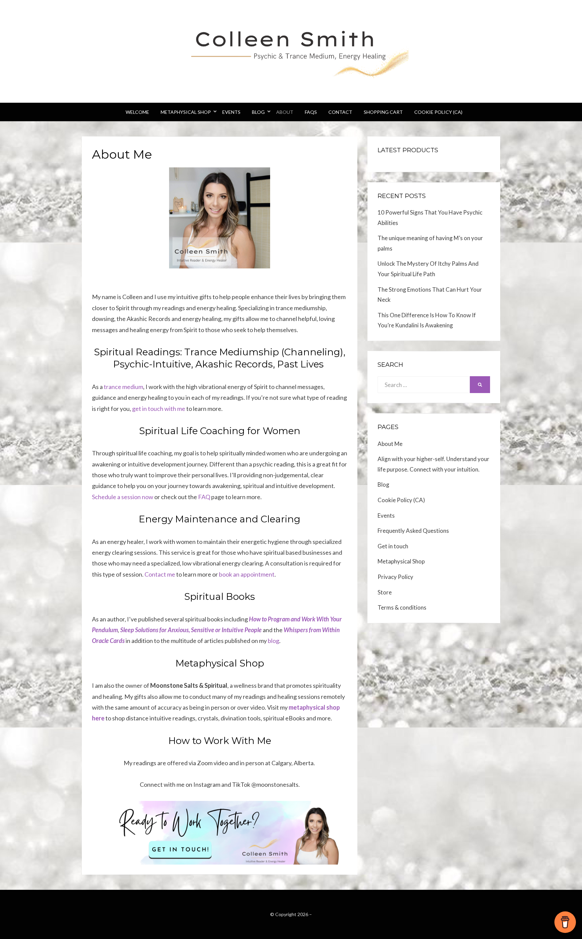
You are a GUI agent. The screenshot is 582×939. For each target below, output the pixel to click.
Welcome (137, 112)
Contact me (159, 574)
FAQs (311, 112)
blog (273, 640)
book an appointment (246, 574)
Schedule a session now (122, 496)
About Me (390, 443)
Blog (258, 112)
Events (231, 112)
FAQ (204, 496)
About (284, 112)
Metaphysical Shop (186, 112)
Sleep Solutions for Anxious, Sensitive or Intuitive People (191, 630)
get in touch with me (158, 408)
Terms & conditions (402, 607)
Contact (340, 112)
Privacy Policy (395, 576)
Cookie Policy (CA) (438, 112)
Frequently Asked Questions (413, 530)
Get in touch (393, 546)
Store (385, 592)
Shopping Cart (383, 112)
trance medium (123, 386)
